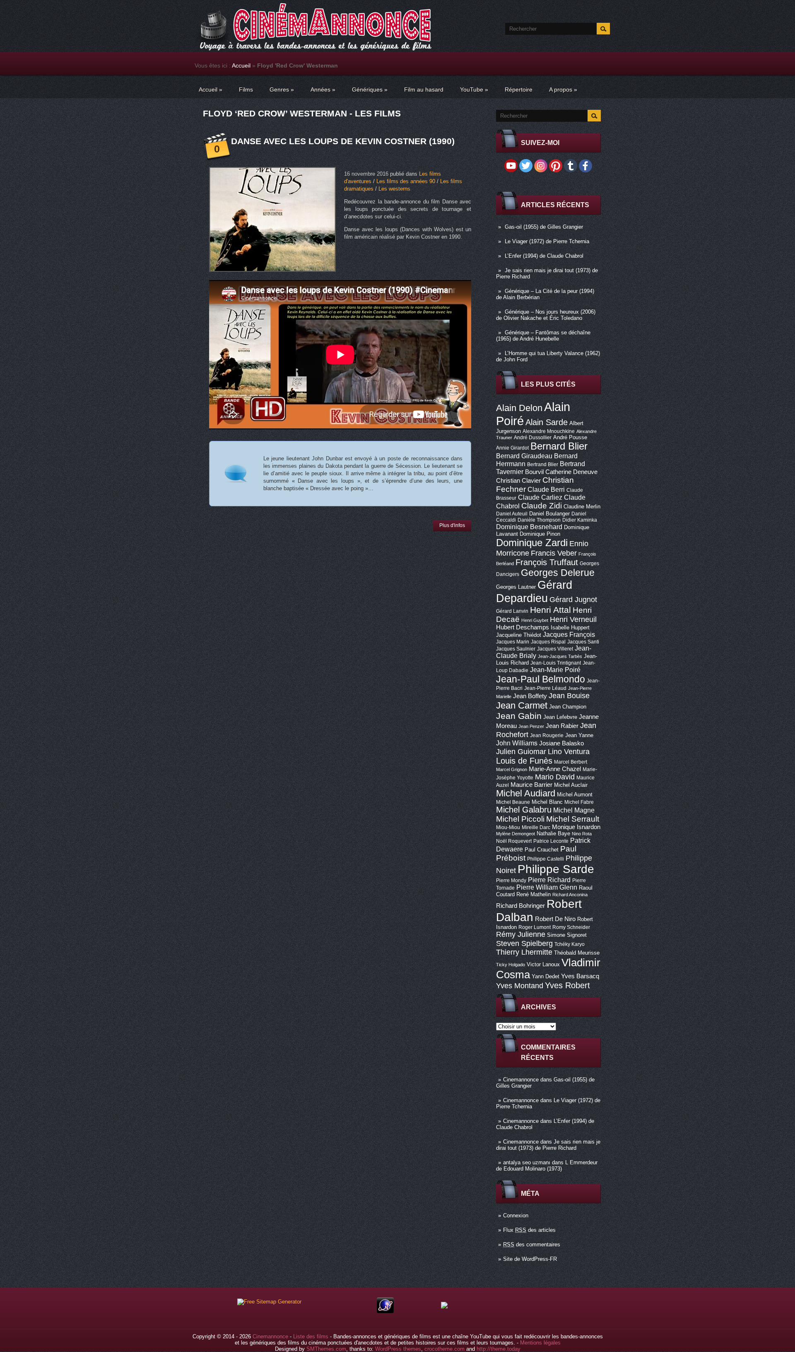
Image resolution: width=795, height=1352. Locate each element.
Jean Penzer (531, 726)
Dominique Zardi (532, 542)
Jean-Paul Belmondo (540, 679)
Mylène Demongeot (515, 833)
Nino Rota (582, 833)
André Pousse (570, 437)
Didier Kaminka (579, 520)
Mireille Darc (536, 827)
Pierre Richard (549, 879)
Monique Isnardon (576, 827)
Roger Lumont (534, 927)
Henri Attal (550, 609)
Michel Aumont (575, 794)
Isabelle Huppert (570, 627)
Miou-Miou (508, 827)
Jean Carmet (521, 705)
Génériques (370, 89)
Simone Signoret (567, 935)
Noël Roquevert (514, 841)
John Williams (516, 743)
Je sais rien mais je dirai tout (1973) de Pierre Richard (548, 1145)
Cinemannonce (521, 1079)
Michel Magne (574, 810)
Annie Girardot (512, 448)
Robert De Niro (555, 919)
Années (323, 89)
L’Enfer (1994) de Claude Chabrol (544, 256)
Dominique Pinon (540, 534)
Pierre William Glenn (546, 887)
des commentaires (531, 1244)
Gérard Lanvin (512, 611)
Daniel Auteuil (512, 514)
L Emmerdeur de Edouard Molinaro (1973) (546, 1165)
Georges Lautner (516, 587)
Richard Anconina (570, 894)
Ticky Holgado (510, 964)
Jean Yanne (579, 735)
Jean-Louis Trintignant (555, 663)
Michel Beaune (513, 802)
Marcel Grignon (511, 769)
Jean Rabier (562, 726)
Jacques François (569, 634)
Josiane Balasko (561, 743)
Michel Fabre (579, 802)
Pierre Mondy (511, 880)
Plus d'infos (452, 525)
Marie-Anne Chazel (555, 769)
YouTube (474, 89)
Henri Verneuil (573, 619)
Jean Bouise (569, 695)
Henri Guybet (534, 620)
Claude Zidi (541, 505)
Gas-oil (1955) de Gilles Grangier (544, 227)
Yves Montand (519, 985)
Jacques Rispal (548, 642)
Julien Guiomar (521, 751)
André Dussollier (533, 437)
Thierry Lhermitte (524, 952)
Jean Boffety (530, 696)
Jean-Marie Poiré (555, 669)
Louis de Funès (524, 760)
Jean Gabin (519, 716)
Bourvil (534, 472)
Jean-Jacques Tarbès (560, 656)
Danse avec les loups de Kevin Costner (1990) (343, 141)
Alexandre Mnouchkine (549, 431)
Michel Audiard (525, 793)
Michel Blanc (547, 802)
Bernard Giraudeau (524, 456)
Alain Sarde (546, 422)
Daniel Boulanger (549, 513)
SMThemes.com (326, 1349)
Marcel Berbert (570, 762)
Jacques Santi (583, 642)
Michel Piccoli (520, 819)
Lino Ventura (569, 751)
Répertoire (518, 89)
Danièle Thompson (539, 520)
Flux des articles (529, 1230)
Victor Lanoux (543, 964)
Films (246, 89)
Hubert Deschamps (522, 627)
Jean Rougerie (547, 735)
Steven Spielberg (524, 943)
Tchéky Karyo (569, 944)
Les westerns (394, 189)
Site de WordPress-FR (530, 1259)
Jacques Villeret (555, 649)
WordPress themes (398, 1349)
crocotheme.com (444, 1349)
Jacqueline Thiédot (518, 635)
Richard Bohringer (520, 905)
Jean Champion (567, 707)
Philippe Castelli (545, 859)
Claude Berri (546, 489)
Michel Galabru (524, 809)
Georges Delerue (558, 572)
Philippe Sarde (556, 869)
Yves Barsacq (580, 976)
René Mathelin (533, 894)
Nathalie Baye (553, 833)
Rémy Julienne (520, 934)
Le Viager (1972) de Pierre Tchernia (547, 241)
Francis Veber (554, 553)
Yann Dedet (545, 976)
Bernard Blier (559, 446)
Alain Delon (519, 408)
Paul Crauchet (542, 850)
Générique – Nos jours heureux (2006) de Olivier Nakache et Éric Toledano (545, 315)
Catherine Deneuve (571, 472)
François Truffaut (547, 562)
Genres (282, 89)
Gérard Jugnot (573, 599)
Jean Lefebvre (560, 717)
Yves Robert (567, 985)
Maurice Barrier (531, 784)
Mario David (555, 776)
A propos (563, 89)
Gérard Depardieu (534, 591)
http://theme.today (498, 1349)
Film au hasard (423, 89)
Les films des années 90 (405, 181)
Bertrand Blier (542, 464)
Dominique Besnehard (529, 526)
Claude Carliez (540, 497)
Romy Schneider (571, 927)
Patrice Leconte (551, 841)
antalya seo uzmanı (526, 1162)
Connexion (515, 1215)
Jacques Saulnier (515, 649)
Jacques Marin (512, 642)
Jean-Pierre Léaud (545, 688)
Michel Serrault (572, 819)
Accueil (241, 65)
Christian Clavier (518, 480)
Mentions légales (540, 1343)
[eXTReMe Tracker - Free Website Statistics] (385, 1311)
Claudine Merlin (582, 506)
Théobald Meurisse (577, 953)
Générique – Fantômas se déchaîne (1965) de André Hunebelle (543, 335)
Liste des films (310, 1336)
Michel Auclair (571, 785)
